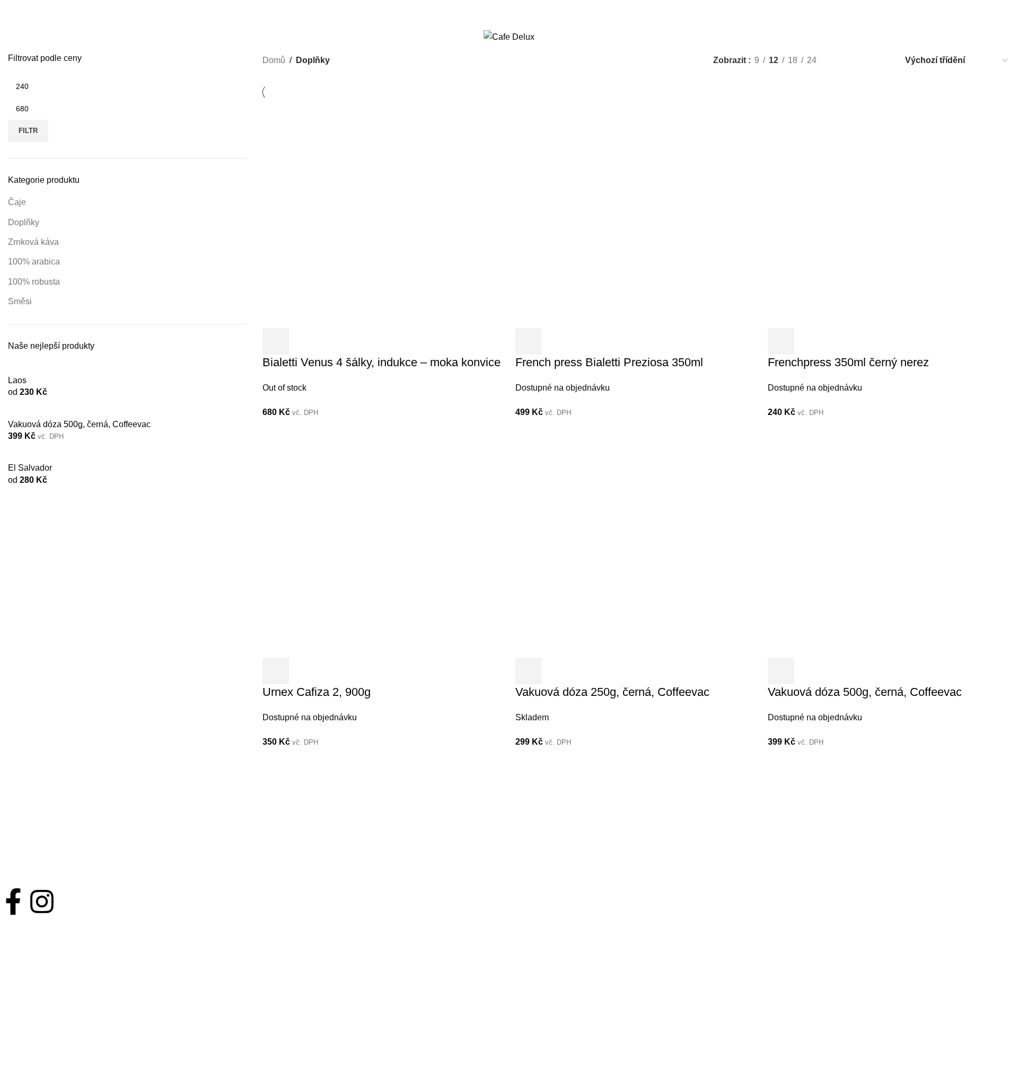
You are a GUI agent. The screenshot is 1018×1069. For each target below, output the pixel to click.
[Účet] (986, 37)
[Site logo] (509, 36)
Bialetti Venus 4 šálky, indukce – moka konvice (381, 362)
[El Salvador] (34, 455)
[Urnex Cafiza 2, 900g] (376, 542)
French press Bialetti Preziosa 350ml (609, 362)
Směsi (20, 301)
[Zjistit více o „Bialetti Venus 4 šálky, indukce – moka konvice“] (275, 341)
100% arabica (34, 261)
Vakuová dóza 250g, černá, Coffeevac (612, 692)
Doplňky (23, 222)
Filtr (28, 131)
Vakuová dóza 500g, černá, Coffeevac (79, 424)
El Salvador (30, 467)
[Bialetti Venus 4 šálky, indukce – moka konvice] (376, 213)
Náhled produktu (304, 341)
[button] (528, 341)
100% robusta (34, 281)
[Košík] (1005, 37)
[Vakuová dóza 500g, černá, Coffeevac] (83, 412)
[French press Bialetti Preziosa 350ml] (629, 213)
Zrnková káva (33, 241)
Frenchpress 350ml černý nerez (848, 362)
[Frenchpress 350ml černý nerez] (882, 213)
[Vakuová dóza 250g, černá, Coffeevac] (629, 542)
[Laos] (21, 368)
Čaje (17, 202)
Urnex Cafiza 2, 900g (316, 692)
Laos (17, 380)
